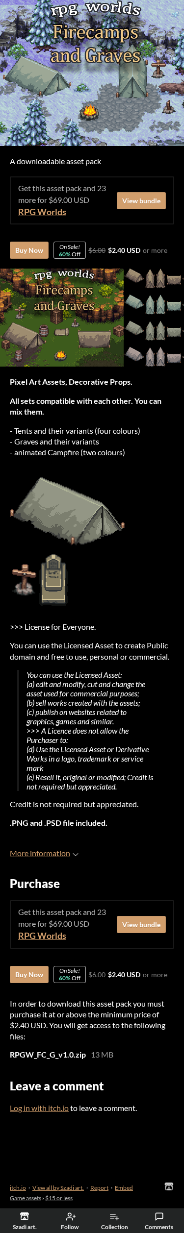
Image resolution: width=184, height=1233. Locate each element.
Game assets (25, 1198)
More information (40, 853)
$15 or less (59, 1198)
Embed (124, 1187)
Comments (159, 1227)
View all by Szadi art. (58, 1187)
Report (99, 1187)
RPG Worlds (42, 212)
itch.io (18, 1187)
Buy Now (29, 250)
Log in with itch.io (39, 1107)
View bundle (141, 201)
